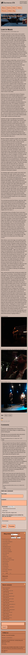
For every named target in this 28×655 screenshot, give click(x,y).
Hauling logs (5, 563)
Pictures (4, 11)
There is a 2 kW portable (8, 593)
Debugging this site (7, 546)
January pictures (6, 543)
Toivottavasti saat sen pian (8, 598)
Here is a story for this (7, 615)
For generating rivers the (8, 590)
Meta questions (6, 561)
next (10, 573)
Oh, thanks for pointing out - (8, 601)
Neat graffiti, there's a (7, 617)
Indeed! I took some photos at (9, 604)
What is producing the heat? (8, 596)
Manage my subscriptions (7, 637)
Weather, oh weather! (7, 558)
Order (18, 536)
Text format (5, 506)
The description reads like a (8, 606)
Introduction (5, 578)
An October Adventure (7, 569)
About (3, 8)
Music (14, 8)
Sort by (12, 536)
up (2, 420)
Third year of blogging (7, 551)
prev (3, 573)
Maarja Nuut (18, 177)
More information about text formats (9, 508)
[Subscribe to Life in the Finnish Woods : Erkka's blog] (24, 533)
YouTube (3, 651)
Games (9, 8)
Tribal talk (5, 554)
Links (4, 579)
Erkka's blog (11, 11)
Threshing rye (6, 566)
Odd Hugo (21, 200)
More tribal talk (6, 553)
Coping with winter (6, 548)
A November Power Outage (8, 559)
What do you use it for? (7, 612)
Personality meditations (7, 541)
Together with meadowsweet (9, 609)
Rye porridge (5, 564)
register (25, 3)
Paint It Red (5, 571)
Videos (19, 8)
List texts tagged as (15, 533)
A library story (5, 556)
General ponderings (7, 549)
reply (3, 439)
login (21, 3)
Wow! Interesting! (6, 587)
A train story (5, 544)
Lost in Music (5, 568)
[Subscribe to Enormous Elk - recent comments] (24, 584)
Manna (10, 80)
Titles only (4, 643)
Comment (4, 499)
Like (2, 418)
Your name (4, 493)
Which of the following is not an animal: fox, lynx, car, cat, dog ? (12, 515)
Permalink (3, 438)
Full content (4, 644)
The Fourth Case (6, 539)
